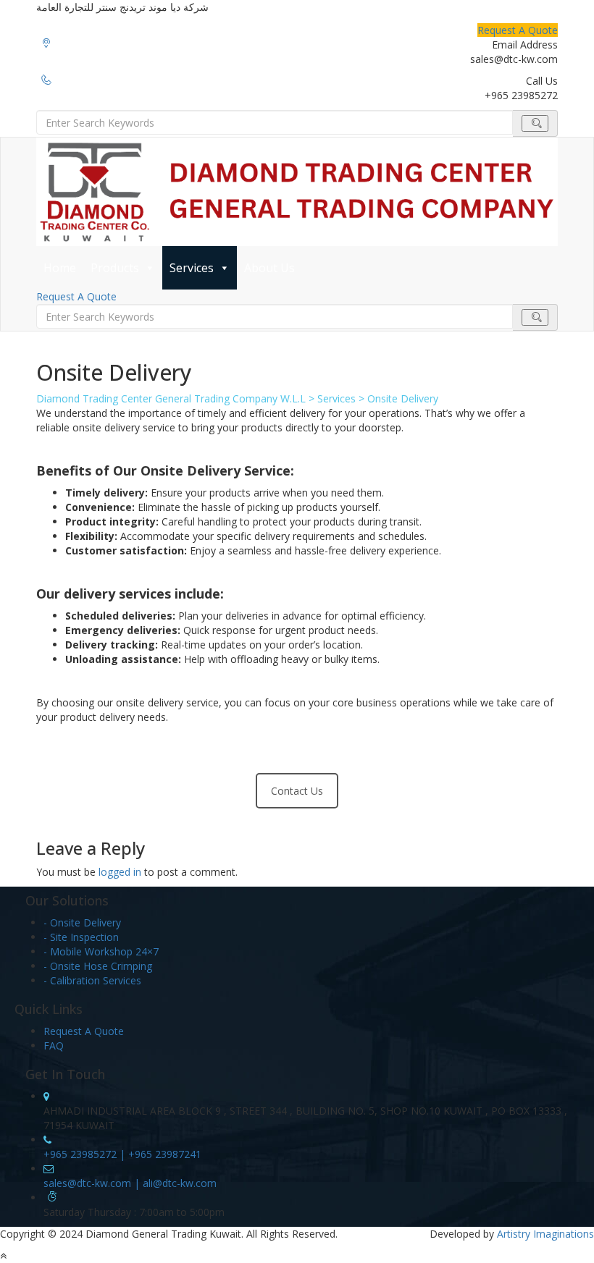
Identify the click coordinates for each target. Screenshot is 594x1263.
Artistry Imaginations (545, 1234)
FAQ (53, 1045)
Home (59, 268)
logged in (120, 872)
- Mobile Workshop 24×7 (101, 951)
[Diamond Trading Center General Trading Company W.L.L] (297, 192)
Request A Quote (517, 30)
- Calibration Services (92, 980)
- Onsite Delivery (82, 922)
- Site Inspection (81, 937)
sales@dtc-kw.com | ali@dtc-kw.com (130, 1183)
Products (115, 268)
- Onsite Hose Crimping (97, 966)
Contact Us (297, 791)
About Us (269, 268)
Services (192, 268)
